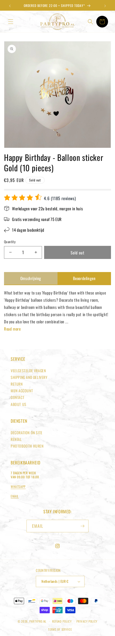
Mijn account (22, 390)
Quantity (10, 241)
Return (17, 384)
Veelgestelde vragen (28, 370)
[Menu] (11, 22)
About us (18, 404)
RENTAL (16, 439)
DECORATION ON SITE (27, 432)
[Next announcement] (105, 6)
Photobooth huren (27, 446)
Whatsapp (18, 486)
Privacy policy (86, 621)
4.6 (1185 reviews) (59, 198)
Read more (12, 329)
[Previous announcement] (10, 6)
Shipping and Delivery (29, 377)
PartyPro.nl (37, 621)
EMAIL (15, 496)
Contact (17, 397)
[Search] (90, 22)
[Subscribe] (82, 526)
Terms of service (60, 629)
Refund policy (62, 621)
